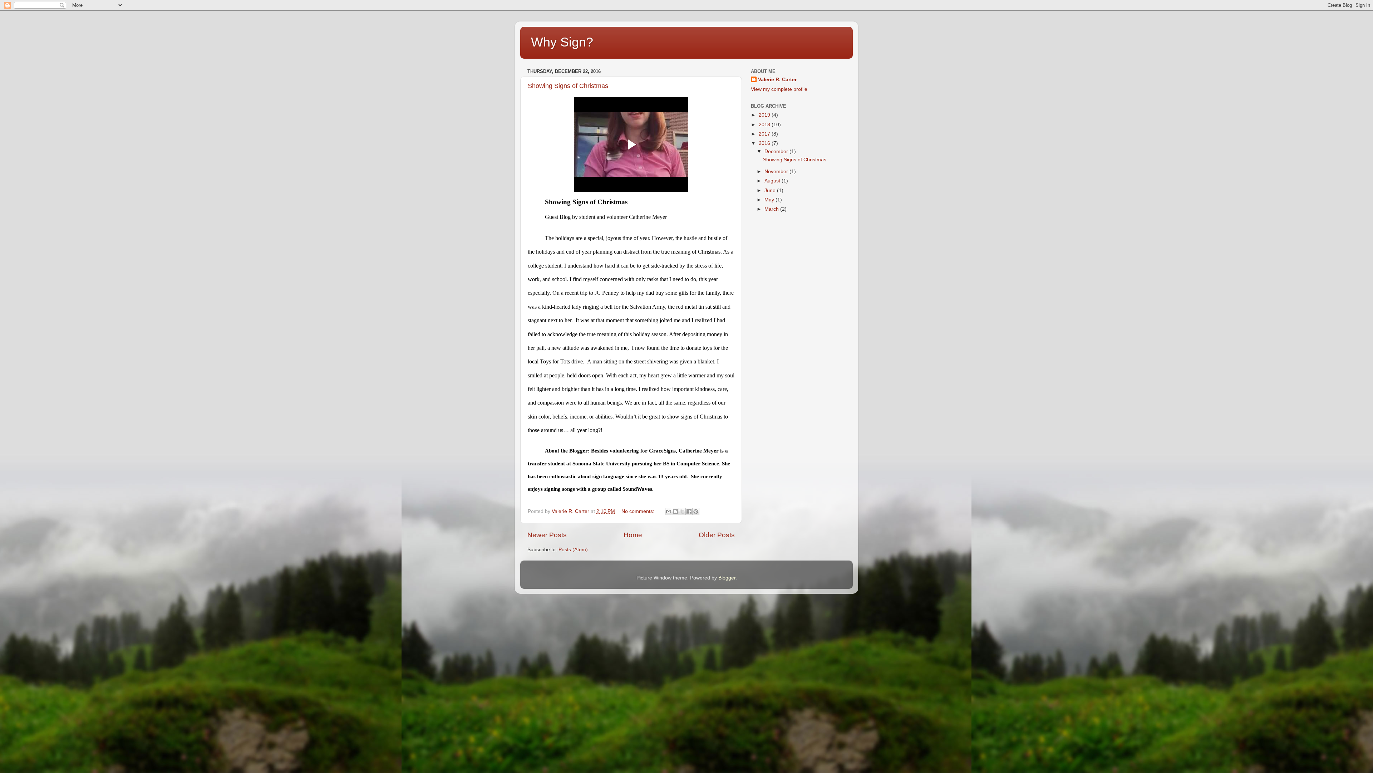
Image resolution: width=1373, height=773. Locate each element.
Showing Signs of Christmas (568, 85)
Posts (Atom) (573, 549)
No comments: (638, 511)
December (776, 151)
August (773, 181)
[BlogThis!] (675, 511)
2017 (765, 134)
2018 (765, 124)
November (776, 171)
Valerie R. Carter (777, 79)
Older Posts (717, 535)
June (770, 190)
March (772, 209)
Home (633, 535)
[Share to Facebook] (689, 511)
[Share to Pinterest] (695, 511)
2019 (765, 115)
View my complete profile (779, 89)
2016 (765, 143)
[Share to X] (682, 511)
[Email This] (668, 511)
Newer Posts (547, 535)
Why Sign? (562, 42)
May (770, 199)
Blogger (726, 578)
